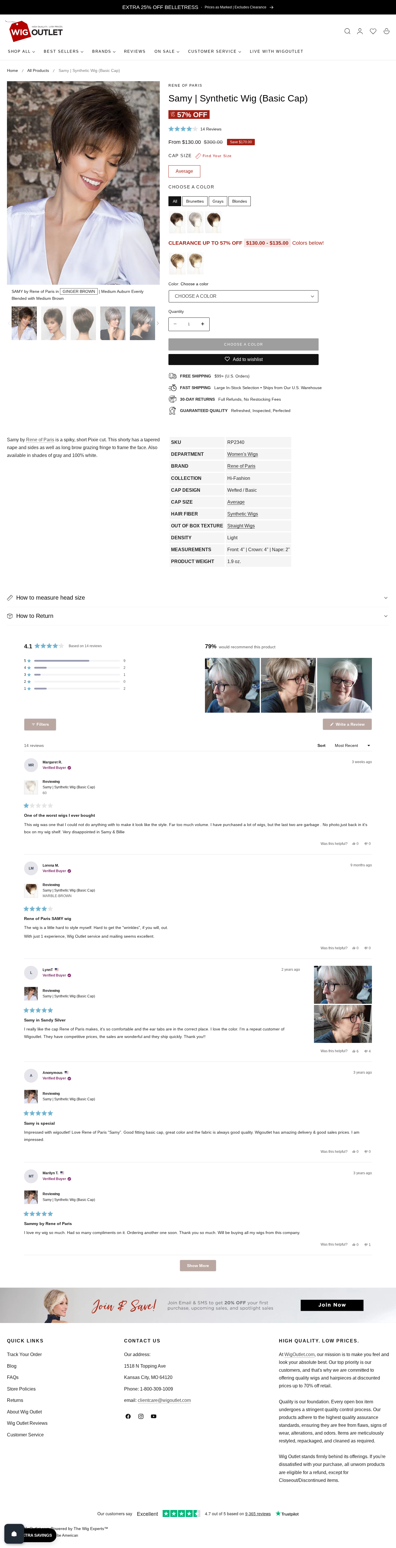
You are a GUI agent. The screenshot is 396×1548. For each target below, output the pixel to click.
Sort (322, 745)
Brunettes (195, 201)
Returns (15, 1400)
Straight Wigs (241, 525)
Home (12, 70)
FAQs (13, 1377)
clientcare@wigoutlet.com (164, 1400)
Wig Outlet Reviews (27, 1423)
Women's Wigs (242, 454)
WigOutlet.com (299, 1354)
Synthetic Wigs (242, 513)
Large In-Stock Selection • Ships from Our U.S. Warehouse (251, 387)
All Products (38, 70)
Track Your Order (24, 1354)
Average (236, 502)
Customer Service (25, 1434)
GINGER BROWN (79, 291)
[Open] (14, 1534)
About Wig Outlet (24, 1411)
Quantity (176, 311)
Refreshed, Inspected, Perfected (235, 410)
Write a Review (351, 726)
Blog (12, 1366)
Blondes (239, 201)
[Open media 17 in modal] (148, 92)
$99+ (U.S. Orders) (215, 375)
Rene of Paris (185, 86)
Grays (218, 201)
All (175, 201)
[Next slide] (157, 323)
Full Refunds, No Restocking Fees (230, 399)
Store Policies (21, 1389)
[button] (347, 31)
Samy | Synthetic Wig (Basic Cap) (69, 790)
